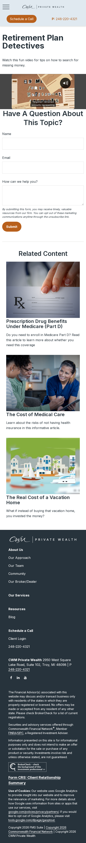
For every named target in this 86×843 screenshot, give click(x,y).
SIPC (20, 733)
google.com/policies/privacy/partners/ (33, 811)
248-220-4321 (64, 19)
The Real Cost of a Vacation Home (38, 499)
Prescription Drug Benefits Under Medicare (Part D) (36, 323)
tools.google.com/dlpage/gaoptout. (31, 820)
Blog (11, 617)
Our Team (16, 566)
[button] (22, 19)
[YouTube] (25, 677)
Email (6, 158)
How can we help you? (20, 182)
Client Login (17, 639)
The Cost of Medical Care (35, 414)
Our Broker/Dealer (22, 582)
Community (17, 574)
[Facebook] (11, 677)
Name (6, 134)
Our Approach (19, 558)
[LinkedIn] (18, 677)
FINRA (12, 733)
